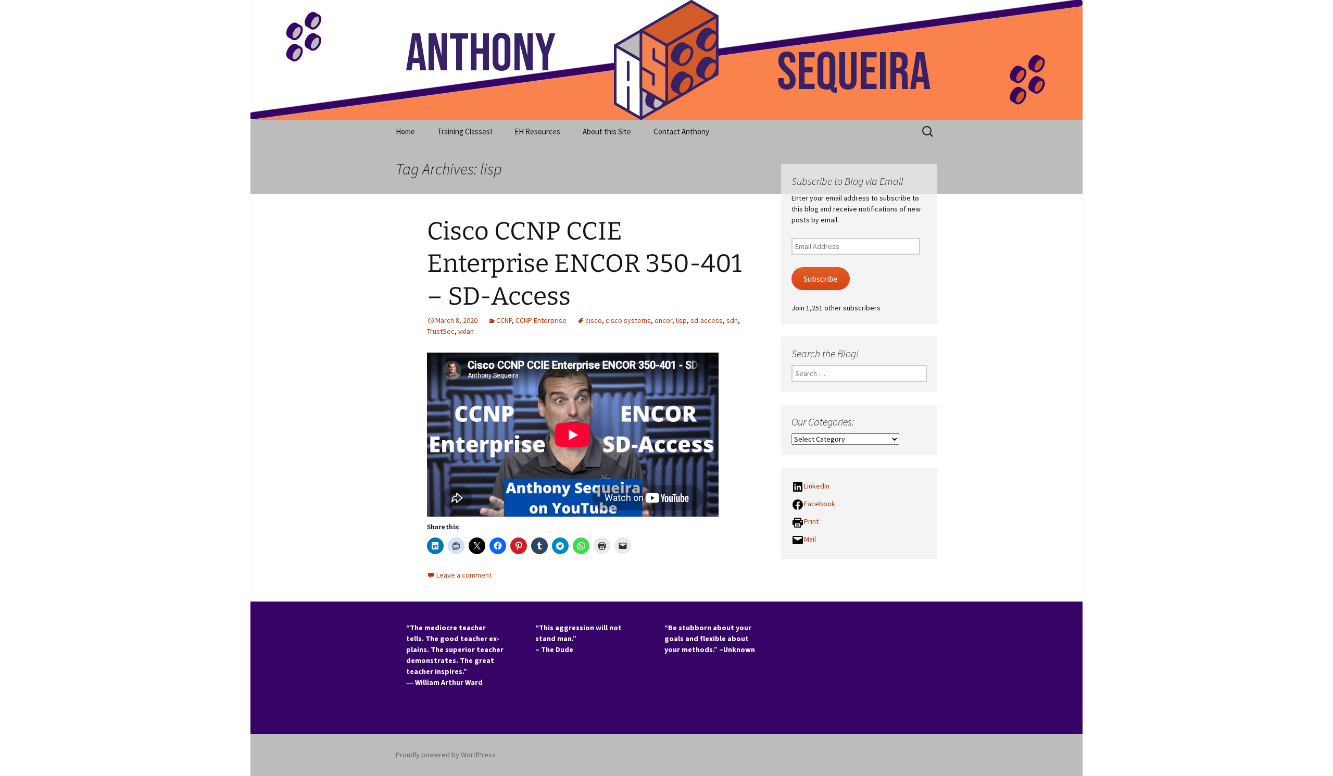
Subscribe (820, 279)
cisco (593, 320)
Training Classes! (464, 131)
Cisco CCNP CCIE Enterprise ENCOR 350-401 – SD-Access (584, 263)
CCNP (504, 320)
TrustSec (441, 331)
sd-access (706, 320)
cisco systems (628, 320)
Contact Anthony (681, 131)
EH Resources (537, 131)
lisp (681, 320)
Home (405, 131)
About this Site (607, 131)
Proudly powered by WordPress (446, 754)
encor (663, 320)
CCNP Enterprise (541, 320)
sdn (732, 320)
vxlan (466, 331)
